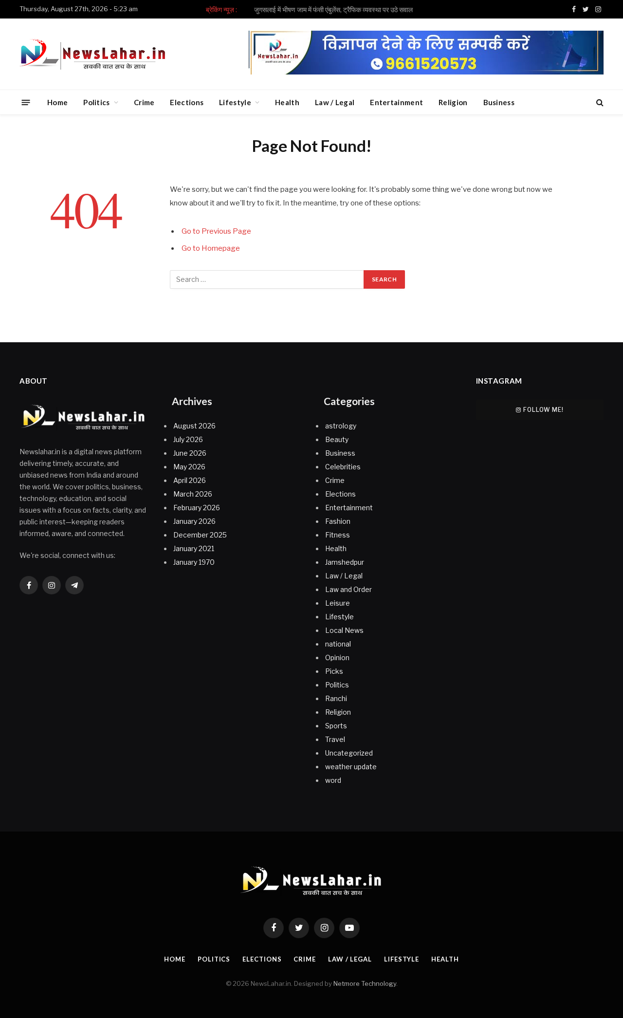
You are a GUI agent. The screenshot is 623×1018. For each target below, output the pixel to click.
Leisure (337, 603)
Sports (336, 726)
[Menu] (26, 102)
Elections (186, 102)
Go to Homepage (211, 248)
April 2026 (189, 480)
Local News (344, 630)
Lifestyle (235, 102)
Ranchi (336, 698)
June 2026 (189, 453)
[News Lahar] (92, 54)
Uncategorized (349, 753)
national (338, 644)
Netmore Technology (364, 983)
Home (57, 102)
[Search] (599, 102)
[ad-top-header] (426, 72)
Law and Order (348, 589)
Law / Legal (334, 102)
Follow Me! (543, 409)
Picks (334, 671)
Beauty (336, 439)
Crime (144, 102)
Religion (453, 102)
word (333, 780)
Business (498, 102)
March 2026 (192, 494)
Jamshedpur (344, 562)
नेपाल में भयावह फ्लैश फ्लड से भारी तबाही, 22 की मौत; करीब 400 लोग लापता (333, 9)
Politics (96, 102)
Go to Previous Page (216, 231)
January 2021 (193, 548)
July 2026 (188, 439)
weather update (351, 766)
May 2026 (189, 467)
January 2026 (194, 521)
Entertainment (396, 102)
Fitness (337, 535)
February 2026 (196, 507)
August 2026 (194, 426)
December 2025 (200, 535)
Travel (335, 739)
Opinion (337, 657)
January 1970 (194, 562)
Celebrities (343, 467)
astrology (340, 426)
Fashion (337, 521)
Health (287, 102)
